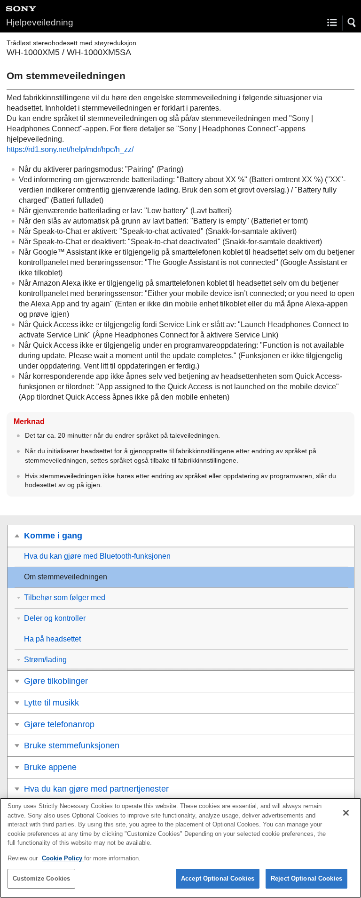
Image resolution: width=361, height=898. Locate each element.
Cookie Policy (63, 858)
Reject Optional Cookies (306, 878)
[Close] (346, 812)
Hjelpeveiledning (39, 22)
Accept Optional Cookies (217, 878)
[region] (180, 848)
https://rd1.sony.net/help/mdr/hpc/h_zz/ (70, 149)
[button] (352, 22)
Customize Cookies (41, 878)
